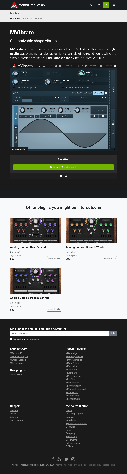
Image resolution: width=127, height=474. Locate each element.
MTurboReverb (73, 399)
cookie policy (95, 465)
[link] (53, 459)
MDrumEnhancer (74, 376)
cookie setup (109, 465)
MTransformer (17, 363)
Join (113, 333)
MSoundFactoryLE (19, 356)
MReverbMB (16, 353)
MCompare (71, 373)
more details (54, 258)
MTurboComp (72, 395)
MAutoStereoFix (74, 360)
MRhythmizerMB (74, 386)
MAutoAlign (71, 353)
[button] (91, 5)
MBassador (71, 366)
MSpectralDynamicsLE (77, 389)
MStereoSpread (18, 360)
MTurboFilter (16, 374)
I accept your (26, 339)
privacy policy (32, 339)
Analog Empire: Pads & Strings (29, 297)
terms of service (64, 465)
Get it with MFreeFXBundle (63, 167)
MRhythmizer (72, 382)
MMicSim (70, 379)
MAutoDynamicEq (74, 356)
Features (27, 18)
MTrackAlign (72, 392)
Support (39, 18)
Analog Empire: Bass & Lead (28, 247)
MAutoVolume (73, 363)
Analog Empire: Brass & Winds (85, 247)
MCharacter (71, 369)
